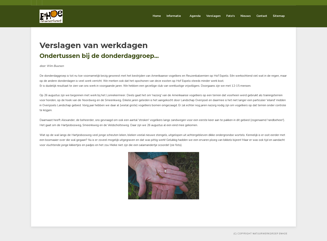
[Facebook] (34, 2)
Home (157, 16)
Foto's (230, 16)
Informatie (174, 16)
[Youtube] (39, 2)
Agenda (195, 16)
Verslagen (213, 16)
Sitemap (279, 16)
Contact (261, 16)
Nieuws (246, 16)
